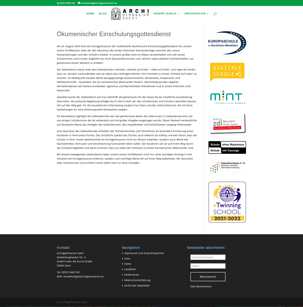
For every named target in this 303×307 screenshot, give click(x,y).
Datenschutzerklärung (137, 280)
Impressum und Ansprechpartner (144, 253)
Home (90, 13)
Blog (103, 13)
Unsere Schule (164, 13)
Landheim (130, 269)
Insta (127, 258)
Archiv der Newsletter (137, 285)
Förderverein (131, 274)
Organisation (195, 13)
